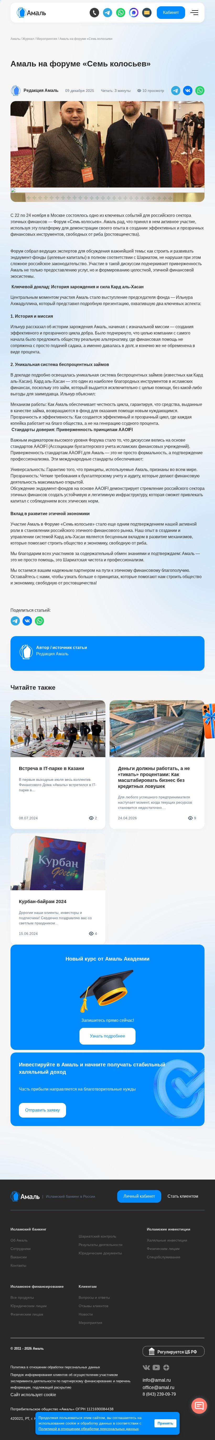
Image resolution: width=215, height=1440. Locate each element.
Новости (86, 1314)
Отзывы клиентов (93, 1306)
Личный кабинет (139, 1196)
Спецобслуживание (163, 1257)
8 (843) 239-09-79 (159, 1394)
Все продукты (22, 1297)
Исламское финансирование (37, 1286)
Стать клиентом (183, 1196)
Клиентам (87, 1286)
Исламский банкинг (28, 1229)
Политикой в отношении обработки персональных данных (89, 1429)
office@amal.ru (158, 1387)
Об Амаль (19, 1240)
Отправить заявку (42, 1110)
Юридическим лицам (28, 1306)
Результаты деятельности (100, 1245)
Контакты (18, 1265)
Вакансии (18, 1257)
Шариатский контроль (97, 1236)
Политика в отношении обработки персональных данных (55, 1367)
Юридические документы (100, 1253)
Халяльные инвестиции (167, 1240)
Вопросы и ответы (94, 1297)
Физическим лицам (163, 1249)
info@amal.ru (157, 1380)
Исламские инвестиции (168, 1229)
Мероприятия (90, 1323)
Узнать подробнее (107, 1036)
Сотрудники (20, 1249)
